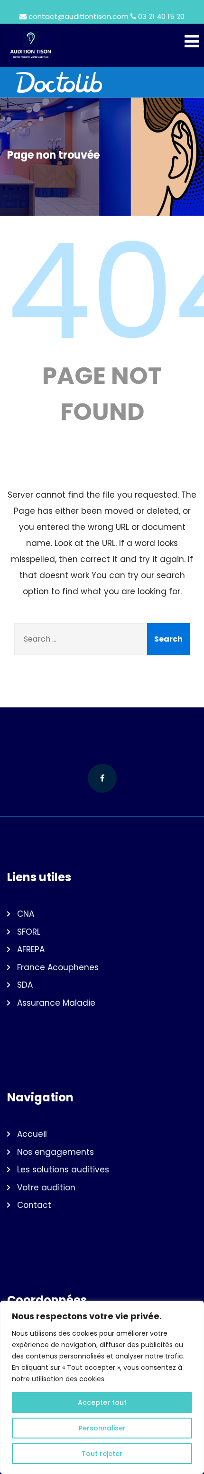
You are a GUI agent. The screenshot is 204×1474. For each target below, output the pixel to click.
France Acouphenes (58, 967)
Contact (34, 1205)
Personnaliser (102, 1428)
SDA (25, 985)
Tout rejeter (102, 1453)
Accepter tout (102, 1402)
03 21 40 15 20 (161, 16)
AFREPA (31, 949)
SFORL (28, 932)
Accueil (32, 1134)
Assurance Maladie (56, 1003)
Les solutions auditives (63, 1169)
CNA (25, 914)
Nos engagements (55, 1152)
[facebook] (102, 778)
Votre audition (46, 1187)
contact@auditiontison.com (78, 16)
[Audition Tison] (102, 45)
